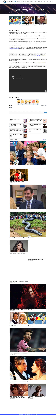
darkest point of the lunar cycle (14, 48)
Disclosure (36, 414)
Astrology (24, 7)
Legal (29, 414)
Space (32, 7)
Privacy (34, 414)
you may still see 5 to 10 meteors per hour (40, 55)
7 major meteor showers (25, 35)
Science (28, 7)
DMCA (31, 414)
